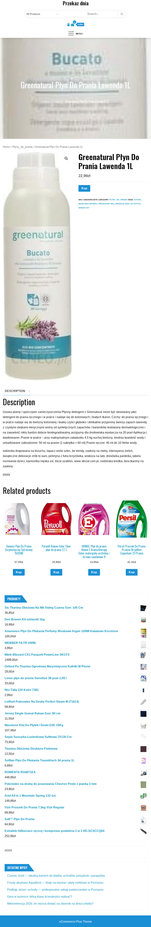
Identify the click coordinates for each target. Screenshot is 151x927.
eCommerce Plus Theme (75, 921)
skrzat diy (83, 208)
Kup (84, 188)
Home (6, 146)
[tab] (17, 391)
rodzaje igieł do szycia (128, 204)
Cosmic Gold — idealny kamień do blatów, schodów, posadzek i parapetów (56, 875)
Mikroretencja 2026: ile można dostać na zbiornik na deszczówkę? (50, 903)
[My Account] (68, 24)
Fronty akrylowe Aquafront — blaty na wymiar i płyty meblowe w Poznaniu (55, 882)
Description (15, 391)
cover (137, 200)
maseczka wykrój (87, 204)
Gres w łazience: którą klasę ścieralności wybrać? (39, 896)
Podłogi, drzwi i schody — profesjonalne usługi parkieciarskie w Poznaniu (55, 889)
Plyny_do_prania (22, 146)
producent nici (106, 204)
